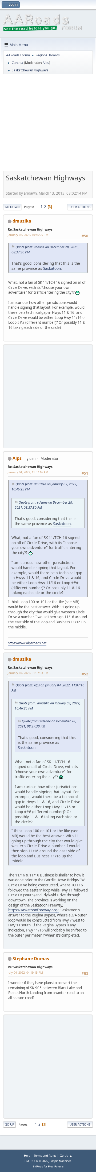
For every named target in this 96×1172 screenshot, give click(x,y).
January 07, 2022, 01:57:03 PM (28, 673)
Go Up (9, 1124)
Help (27, 1155)
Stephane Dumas (31, 959)
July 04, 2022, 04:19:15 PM (25, 972)
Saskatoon (52, 268)
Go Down (12, 207)
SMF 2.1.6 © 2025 (36, 1161)
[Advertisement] (48, 124)
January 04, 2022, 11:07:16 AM (28, 472)
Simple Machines (60, 1161)
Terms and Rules (45, 1155)
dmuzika (22, 221)
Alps (46, 62)
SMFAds (38, 1166)
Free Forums (55, 1166)
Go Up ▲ (66, 1155)
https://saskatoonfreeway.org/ (33, 910)
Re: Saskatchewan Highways (30, 229)
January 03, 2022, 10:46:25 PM (28, 235)
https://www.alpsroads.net (27, 643)
